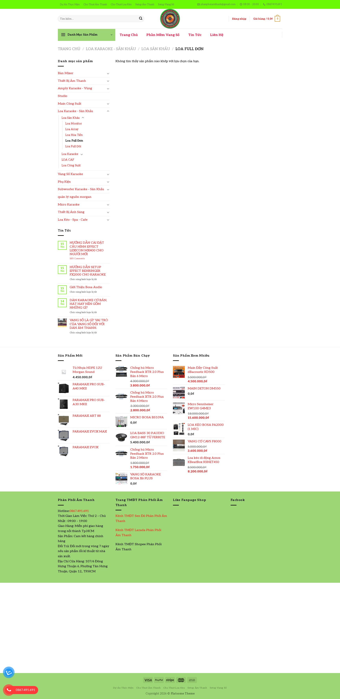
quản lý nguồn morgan (74, 197)
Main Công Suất (69, 104)
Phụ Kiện (64, 182)
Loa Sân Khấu (155, 49)
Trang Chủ (129, 35)
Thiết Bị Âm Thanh (72, 81)
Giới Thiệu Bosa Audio (86, 287)
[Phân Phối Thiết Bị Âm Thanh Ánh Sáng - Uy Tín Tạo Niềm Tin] (170, 19)
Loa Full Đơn (74, 140)
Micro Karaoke (68, 205)
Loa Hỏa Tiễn (74, 135)
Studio (62, 96)
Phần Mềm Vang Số (162, 35)
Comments (77, 258)
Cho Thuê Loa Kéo (121, 4)
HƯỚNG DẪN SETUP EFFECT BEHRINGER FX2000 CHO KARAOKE (88, 271)
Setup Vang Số (166, 4)
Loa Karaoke (70, 154)
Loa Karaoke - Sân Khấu (111, 49)
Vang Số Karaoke (70, 174)
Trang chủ (69, 49)
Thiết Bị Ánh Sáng (71, 212)
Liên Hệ (216, 35)
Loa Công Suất (71, 165)
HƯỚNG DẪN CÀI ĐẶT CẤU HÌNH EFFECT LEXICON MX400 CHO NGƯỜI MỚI (87, 248)
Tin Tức (194, 35)
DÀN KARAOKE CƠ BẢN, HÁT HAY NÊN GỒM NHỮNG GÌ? (88, 304)
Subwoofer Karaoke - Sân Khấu (81, 189)
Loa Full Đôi (73, 146)
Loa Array (72, 129)
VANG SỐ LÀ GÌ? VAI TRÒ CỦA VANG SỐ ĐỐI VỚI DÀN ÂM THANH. (89, 324)
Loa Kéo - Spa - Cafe (73, 220)
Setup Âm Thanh (144, 4)
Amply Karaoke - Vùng (75, 88)
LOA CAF (68, 159)
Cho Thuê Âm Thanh (95, 4)
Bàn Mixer (65, 73)
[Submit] (140, 19)
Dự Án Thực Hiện (70, 4)
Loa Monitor (73, 123)
